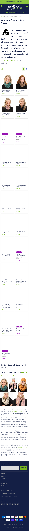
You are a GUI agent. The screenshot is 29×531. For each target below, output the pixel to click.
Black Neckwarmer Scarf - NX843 (20, 114)
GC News (3, 478)
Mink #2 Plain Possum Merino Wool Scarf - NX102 (7, 281)
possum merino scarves (16, 411)
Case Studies (4, 483)
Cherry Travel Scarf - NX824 (7, 208)
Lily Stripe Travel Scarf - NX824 (6, 185)
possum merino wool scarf (14, 374)
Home (2, 16)
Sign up (23, 468)
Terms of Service (11, 526)
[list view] (26, 69)
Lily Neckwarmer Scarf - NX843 (6, 114)
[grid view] (23, 69)
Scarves (12, 60)
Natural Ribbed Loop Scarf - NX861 (7, 162)
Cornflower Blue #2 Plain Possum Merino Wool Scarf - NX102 (7, 306)
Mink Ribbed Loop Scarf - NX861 (20, 137)
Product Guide (4, 481)
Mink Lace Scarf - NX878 (6, 354)
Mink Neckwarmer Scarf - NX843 (20, 91)
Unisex (6, 60)
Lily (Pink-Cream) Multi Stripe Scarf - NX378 (6, 255)
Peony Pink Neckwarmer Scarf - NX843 (7, 138)
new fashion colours (22, 447)
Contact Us (3, 476)
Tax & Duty (18, 526)
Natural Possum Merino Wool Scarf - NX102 (21, 306)
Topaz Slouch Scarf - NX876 (21, 231)
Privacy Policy (15, 524)
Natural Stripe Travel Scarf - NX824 (21, 185)
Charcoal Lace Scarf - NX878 (21, 329)
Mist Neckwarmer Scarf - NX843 (6, 91)
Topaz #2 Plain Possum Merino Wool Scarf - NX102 (21, 281)
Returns (21, 524)
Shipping (3, 485)
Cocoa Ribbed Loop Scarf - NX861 (21, 162)
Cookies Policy (7, 524)
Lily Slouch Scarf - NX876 (6, 231)
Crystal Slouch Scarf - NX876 (21, 208)
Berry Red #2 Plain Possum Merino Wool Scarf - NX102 (7, 330)
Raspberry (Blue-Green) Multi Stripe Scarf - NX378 (20, 255)
